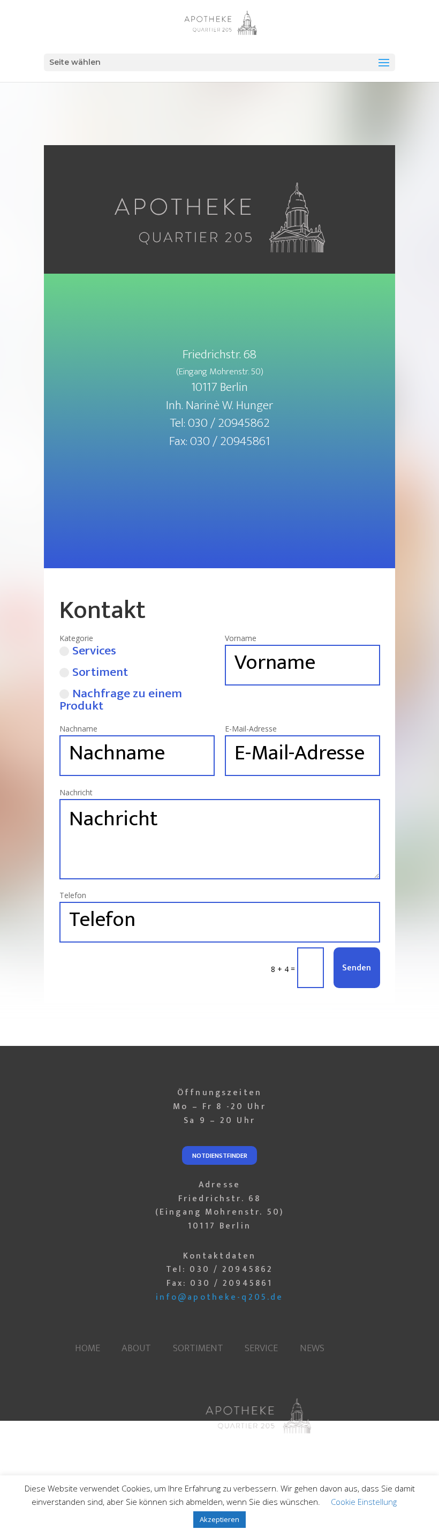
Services (94, 653)
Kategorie (76, 638)
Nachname (78, 729)
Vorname (240, 638)
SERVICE (261, 1348)
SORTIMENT (198, 1348)
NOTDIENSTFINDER (219, 1155)
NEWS (312, 1348)
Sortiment (100, 674)
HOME (87, 1348)
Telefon (72, 895)
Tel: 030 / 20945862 (220, 1269)
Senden (356, 967)
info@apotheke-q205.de (220, 1297)
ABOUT (136, 1348)
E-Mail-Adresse (251, 729)
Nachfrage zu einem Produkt (120, 700)
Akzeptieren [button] (219, 1519)
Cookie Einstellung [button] (364, 1501)
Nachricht (76, 792)
